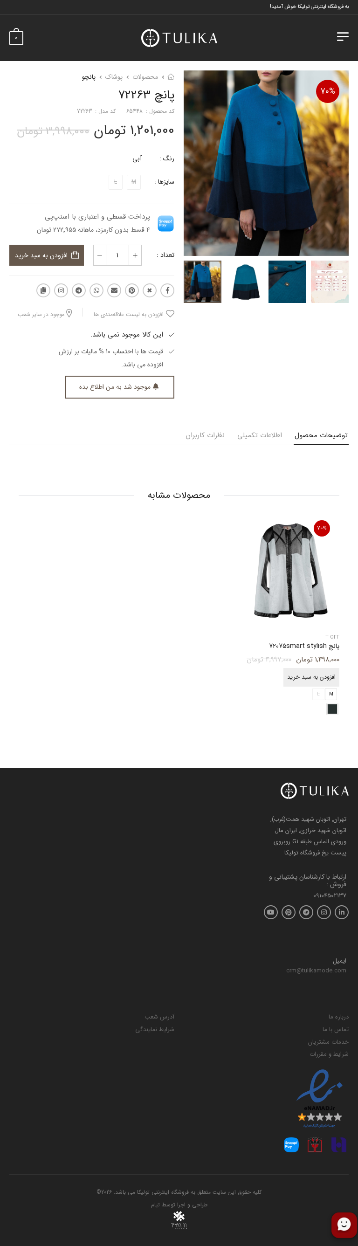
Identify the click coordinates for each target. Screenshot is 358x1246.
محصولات (145, 77)
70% (328, 91)
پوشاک (114, 77)
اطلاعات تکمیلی (259, 435)
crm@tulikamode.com (316, 971)
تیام (155, 1204)
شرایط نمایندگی (154, 1029)
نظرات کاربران (205, 435)
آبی (137, 158)
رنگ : (166, 158)
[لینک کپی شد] (43, 290)
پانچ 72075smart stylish (304, 646)
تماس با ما (336, 1029)
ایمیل (339, 961)
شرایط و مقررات (329, 1054)
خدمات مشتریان (328, 1042)
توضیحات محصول (321, 435)
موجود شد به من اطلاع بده (115, 387)
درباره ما (339, 1017)
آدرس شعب (159, 1017)
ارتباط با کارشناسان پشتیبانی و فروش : (307, 881)
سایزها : (164, 182)
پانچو (89, 77)
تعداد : (165, 255)
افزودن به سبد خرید (41, 255)
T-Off (332, 637)
